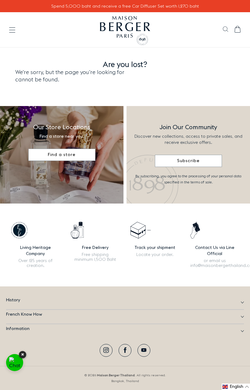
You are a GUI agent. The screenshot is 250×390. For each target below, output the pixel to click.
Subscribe (188, 161)
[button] (225, 29)
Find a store (62, 155)
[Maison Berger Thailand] (125, 30)
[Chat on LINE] (14, 362)
